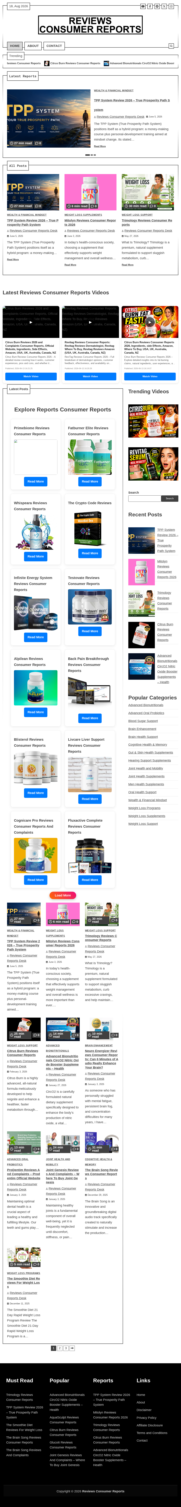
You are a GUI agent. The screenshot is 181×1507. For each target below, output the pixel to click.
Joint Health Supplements (146, 776)
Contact (54, 46)
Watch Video (31, 376)
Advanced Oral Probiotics (146, 713)
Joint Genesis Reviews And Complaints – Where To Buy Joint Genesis (67, 1460)
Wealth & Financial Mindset (114, 90)
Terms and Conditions (152, 1433)
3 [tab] (95, 155)
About (33, 46)
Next (72, 1348)
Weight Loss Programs (23, 1273)
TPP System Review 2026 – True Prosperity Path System (23, 945)
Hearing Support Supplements (149, 760)
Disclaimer (144, 1410)
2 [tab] (92, 155)
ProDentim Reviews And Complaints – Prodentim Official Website (23, 1174)
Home (15, 46)
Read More (100, 146)
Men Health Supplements (146, 784)
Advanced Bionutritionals (145, 705)
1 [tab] (87, 155)
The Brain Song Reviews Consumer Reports (101, 1174)
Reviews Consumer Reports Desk (120, 117)
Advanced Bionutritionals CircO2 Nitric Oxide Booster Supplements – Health (93, 63)
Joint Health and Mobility (145, 768)
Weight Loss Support (137, 215)
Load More (63, 895)
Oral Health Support (142, 792)
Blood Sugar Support (143, 721)
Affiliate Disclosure (150, 1425)
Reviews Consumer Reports (103, 1491)
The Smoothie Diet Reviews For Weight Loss (23, 1283)
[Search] (171, 46)
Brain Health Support (143, 737)
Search (133, 492)
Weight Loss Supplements (83, 215)
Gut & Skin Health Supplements (150, 752)
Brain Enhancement (99, 1045)
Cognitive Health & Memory (147, 744)
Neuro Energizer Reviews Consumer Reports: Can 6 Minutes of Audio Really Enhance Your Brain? (101, 1059)
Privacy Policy (146, 1418)
